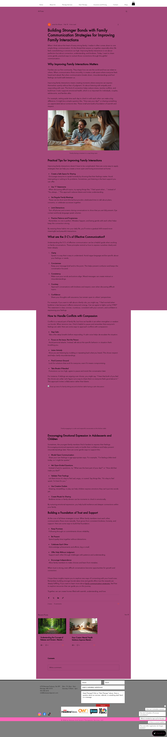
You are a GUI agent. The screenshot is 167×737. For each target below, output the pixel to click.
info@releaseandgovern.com (49, 693)
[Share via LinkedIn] (58, 598)
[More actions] (118, 24)
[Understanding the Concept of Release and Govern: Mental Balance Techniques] (52, 626)
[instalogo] (39, 714)
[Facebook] (44, 714)
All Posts (41, 11)
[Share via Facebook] (49, 598)
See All (127, 614)
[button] (133, 3)
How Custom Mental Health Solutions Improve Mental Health (82, 638)
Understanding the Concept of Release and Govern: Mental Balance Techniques (51, 638)
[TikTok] (49, 714)
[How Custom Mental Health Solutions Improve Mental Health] (84, 626)
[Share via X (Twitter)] (53, 598)
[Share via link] (63, 598)
